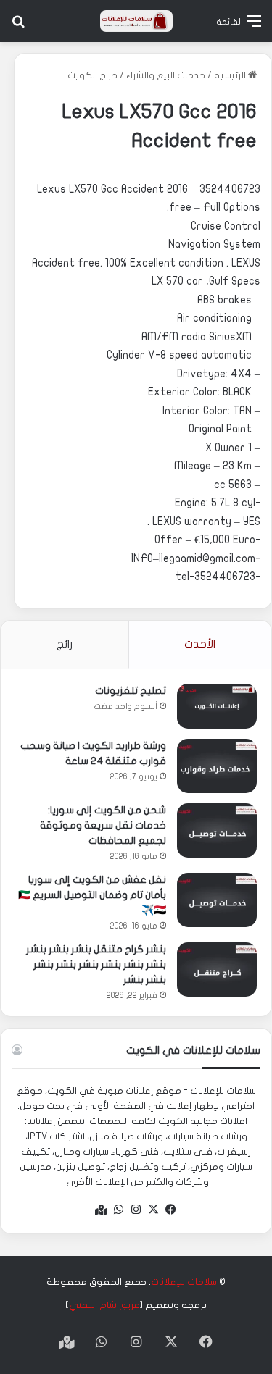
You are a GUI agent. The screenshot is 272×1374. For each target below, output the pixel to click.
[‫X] (153, 1209)
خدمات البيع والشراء (165, 75)
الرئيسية (231, 75)
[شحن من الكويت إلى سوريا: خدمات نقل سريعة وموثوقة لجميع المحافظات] (217, 830)
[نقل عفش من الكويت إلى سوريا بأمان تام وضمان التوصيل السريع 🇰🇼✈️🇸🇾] (217, 900)
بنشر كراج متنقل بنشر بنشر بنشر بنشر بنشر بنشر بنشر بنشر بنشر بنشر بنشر (96, 964)
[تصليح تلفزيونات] (217, 706)
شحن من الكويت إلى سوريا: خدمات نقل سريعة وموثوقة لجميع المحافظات (103, 825)
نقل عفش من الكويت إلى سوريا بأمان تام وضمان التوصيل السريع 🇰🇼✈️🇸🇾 (92, 895)
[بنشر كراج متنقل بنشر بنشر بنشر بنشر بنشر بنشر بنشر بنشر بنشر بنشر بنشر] (217, 969)
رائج (65, 644)
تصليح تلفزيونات (130, 690)
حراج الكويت (92, 75)
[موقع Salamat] (136, 21)
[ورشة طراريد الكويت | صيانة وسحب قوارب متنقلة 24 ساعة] (217, 766)
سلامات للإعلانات (184, 1282)
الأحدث (199, 644)
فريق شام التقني (104, 1305)
